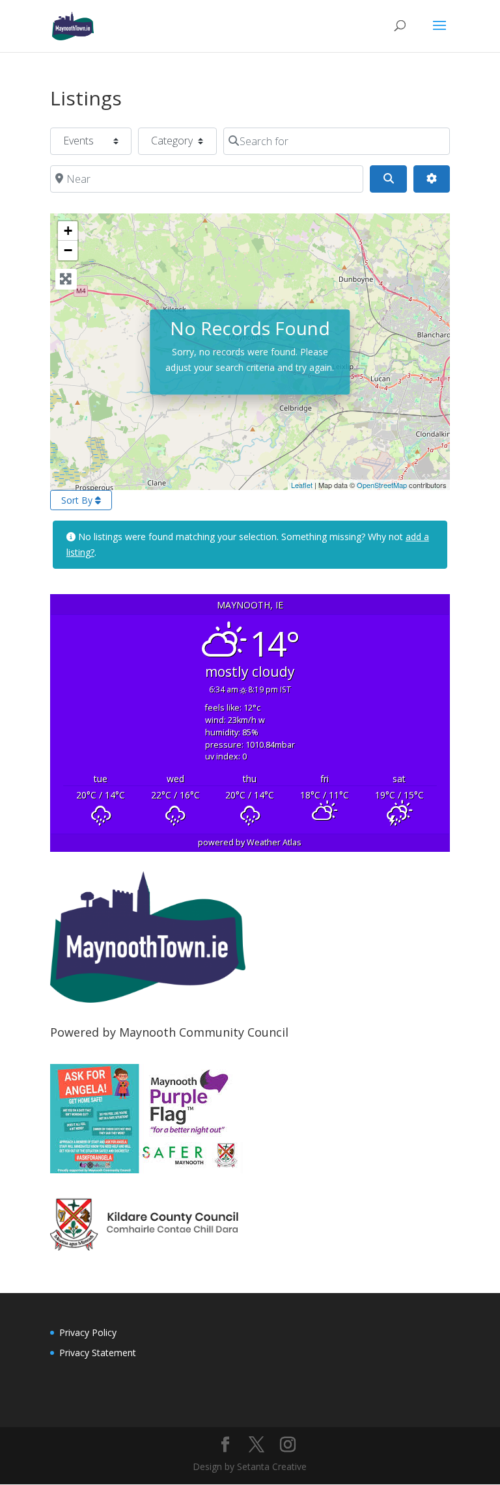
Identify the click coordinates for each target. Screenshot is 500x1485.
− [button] (68, 250)
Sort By (78, 500)
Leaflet (301, 485)
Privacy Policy (88, 1332)
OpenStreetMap (382, 485)
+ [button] (68, 231)
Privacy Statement (97, 1352)
